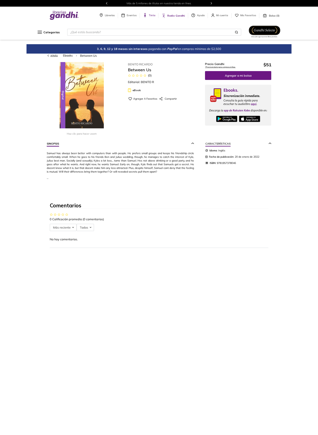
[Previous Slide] (107, 3)
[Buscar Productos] (236, 32)
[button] (82, 95)
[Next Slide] (211, 3)
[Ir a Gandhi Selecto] (264, 38)
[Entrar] (222, 15)
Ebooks (68, 55)
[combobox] (154, 32)
